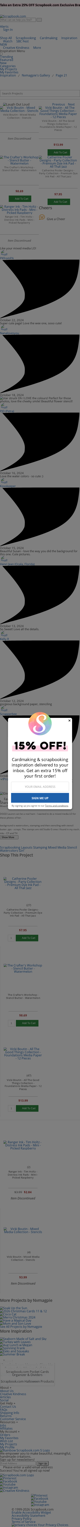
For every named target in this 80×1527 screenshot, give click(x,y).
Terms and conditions (56, 805)
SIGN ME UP (40, 798)
